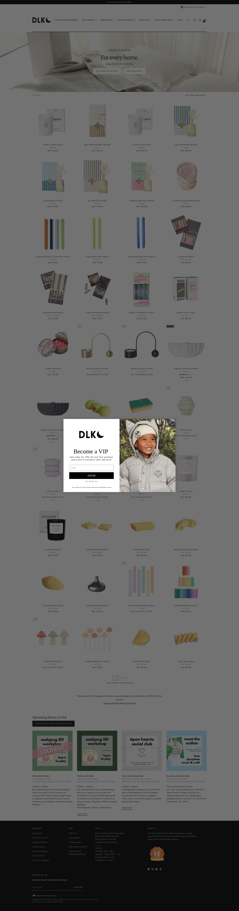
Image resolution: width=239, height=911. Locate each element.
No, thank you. (91, 481)
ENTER (91, 475)
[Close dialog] (172, 422)
